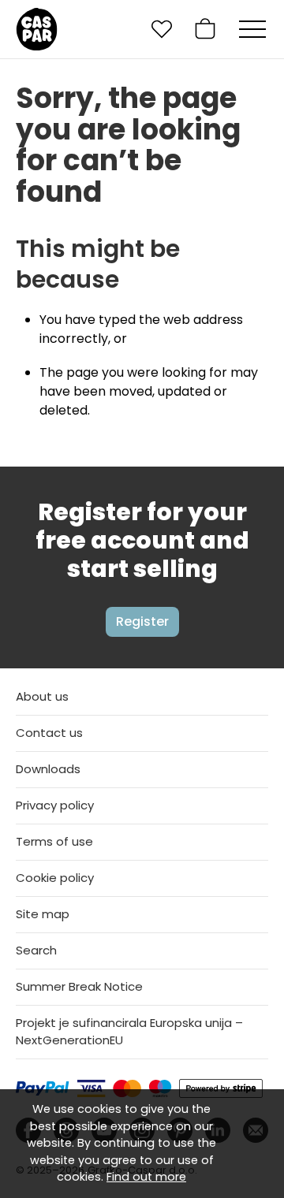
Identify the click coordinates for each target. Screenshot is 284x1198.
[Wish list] (162, 29)
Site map (42, 914)
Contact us (49, 732)
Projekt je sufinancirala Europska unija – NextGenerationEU (129, 1031)
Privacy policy (55, 805)
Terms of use (54, 841)
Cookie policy (55, 877)
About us (42, 696)
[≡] (252, 29)
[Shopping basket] (205, 29)
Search (36, 950)
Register (142, 621)
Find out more (146, 1177)
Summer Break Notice (79, 986)
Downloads (48, 769)
